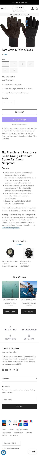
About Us (4, 435)
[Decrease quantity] (4, 102)
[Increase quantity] (12, 102)
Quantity (5, 98)
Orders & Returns (6, 433)
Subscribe (19, 406)
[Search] (7, 8)
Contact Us (29, 433)
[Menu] (2, 8)
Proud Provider (14, 435)
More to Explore (19, 241)
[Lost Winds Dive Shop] (19, 9)
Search (4, 430)
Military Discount (18, 433)
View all (19, 244)
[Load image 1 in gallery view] (19, 31)
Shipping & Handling (22, 430)
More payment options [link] (19, 124)
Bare (5, 54)
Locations (10, 430)
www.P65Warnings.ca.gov (11, 227)
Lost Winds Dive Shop (13, 449)
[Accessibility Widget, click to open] (3, 452)
